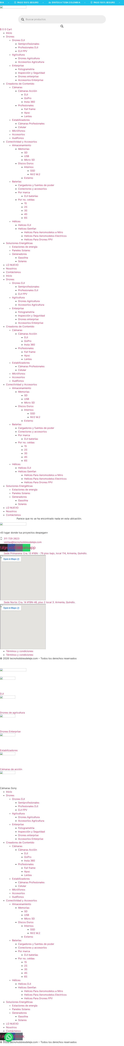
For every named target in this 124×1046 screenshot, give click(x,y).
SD (26, 152)
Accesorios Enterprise (30, 80)
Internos (28, 167)
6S (25, 217)
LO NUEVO (12, 264)
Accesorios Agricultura (31, 61)
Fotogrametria (26, 69)
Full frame (29, 109)
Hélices (16, 221)
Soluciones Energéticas (19, 243)
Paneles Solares (21, 250)
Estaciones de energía (24, 246)
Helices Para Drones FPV (38, 239)
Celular (22, 127)
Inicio (9, 32)
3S (25, 210)
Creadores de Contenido (20, 83)
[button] (8, 1037)
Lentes (28, 116)
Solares (22, 261)
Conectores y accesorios (32, 188)
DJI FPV (22, 51)
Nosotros (11, 268)
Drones (10, 36)
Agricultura (18, 54)
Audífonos (18, 138)
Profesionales (26, 105)
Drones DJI (18, 40)
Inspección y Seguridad (31, 72)
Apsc (27, 112)
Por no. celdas (26, 199)
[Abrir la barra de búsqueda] (62, 26)
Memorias (23, 148)
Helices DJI (24, 225)
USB (26, 156)
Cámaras (17, 87)
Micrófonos (18, 130)
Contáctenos (13, 272)
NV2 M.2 (35, 174)
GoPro (27, 98)
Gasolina (23, 257)
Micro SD (29, 159)
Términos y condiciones (19, 651)
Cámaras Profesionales (31, 123)
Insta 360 (29, 101)
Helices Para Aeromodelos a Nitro (43, 232)
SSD (32, 170)
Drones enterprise (28, 76)
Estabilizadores (21, 119)
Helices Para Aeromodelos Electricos (45, 235)
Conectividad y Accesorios (21, 141)
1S (25, 203)
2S (25, 206)
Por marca (24, 192)
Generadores (19, 253)
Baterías (16, 181)
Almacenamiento (21, 145)
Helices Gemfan (27, 228)
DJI (26, 94)
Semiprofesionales (28, 43)
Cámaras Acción (27, 90)
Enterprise (18, 65)
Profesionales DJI (28, 47)
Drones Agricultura (29, 58)
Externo (28, 177)
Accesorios (18, 134)
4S (25, 214)
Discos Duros (25, 163)
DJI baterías (31, 196)
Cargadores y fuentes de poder (36, 185)
